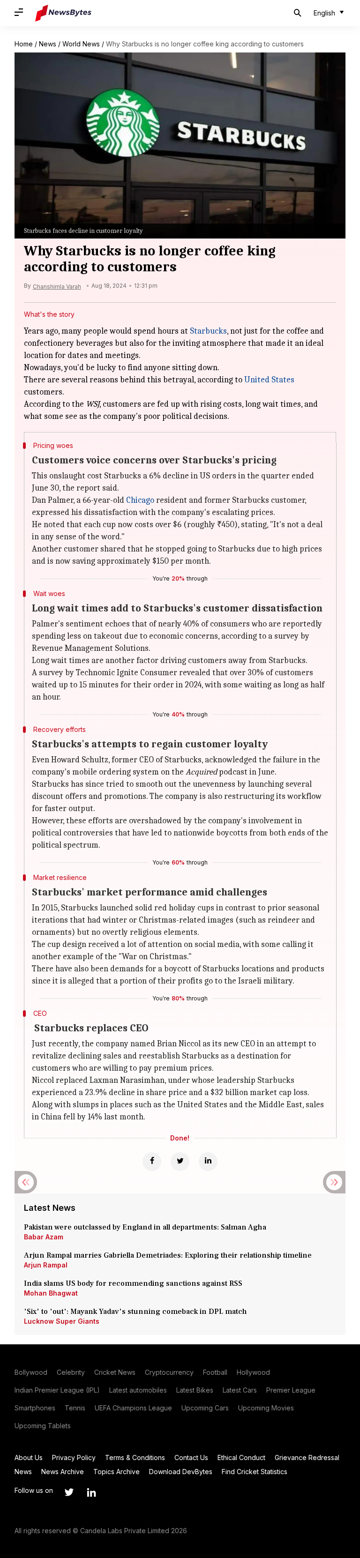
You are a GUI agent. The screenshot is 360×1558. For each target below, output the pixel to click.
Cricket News (114, 1372)
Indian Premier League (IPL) (57, 1390)
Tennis (75, 1408)
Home (24, 44)
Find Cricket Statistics (254, 1472)
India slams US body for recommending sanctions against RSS (133, 1283)
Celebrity (71, 1372)
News (47, 44)
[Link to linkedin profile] (91, 1492)
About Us (29, 1457)
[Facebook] (151, 1161)
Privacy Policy (74, 1457)
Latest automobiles (138, 1390)
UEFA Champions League (133, 1408)
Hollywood (253, 1372)
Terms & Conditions (135, 1457)
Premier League (290, 1390)
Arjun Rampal (46, 1265)
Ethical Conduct (241, 1457)
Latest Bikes (194, 1390)
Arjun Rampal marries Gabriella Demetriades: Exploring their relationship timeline (168, 1255)
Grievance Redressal (307, 1457)
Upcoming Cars (205, 1408)
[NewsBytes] (63, 13)
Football (215, 1372)
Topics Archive (116, 1472)
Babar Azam (43, 1237)
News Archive (62, 1472)
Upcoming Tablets (43, 1426)
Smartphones (35, 1408)
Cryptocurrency (169, 1372)
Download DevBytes (180, 1472)
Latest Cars (240, 1390)
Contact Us (191, 1457)
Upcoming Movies (266, 1408)
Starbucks (208, 331)
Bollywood (31, 1372)
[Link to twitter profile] (69, 1492)
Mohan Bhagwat (51, 1293)
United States (269, 380)
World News (81, 44)
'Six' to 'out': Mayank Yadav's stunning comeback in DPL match (136, 1311)
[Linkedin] (208, 1161)
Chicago (140, 500)
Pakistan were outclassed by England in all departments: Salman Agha (145, 1227)
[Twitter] (180, 1161)
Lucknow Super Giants (61, 1321)
